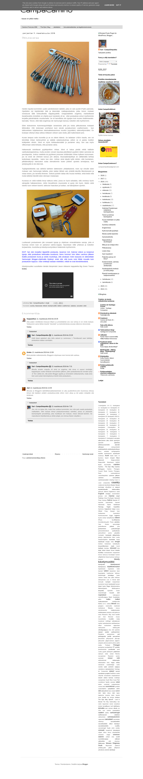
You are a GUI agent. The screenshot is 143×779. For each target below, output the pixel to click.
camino (117, 464)
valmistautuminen (113, 717)
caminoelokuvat (115, 473)
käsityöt (100, 559)
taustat (118, 695)
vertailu (118, 728)
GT (119, 500)
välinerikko (101, 741)
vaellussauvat (102, 715)
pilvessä (106, 643)
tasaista (107, 695)
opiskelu (117, 630)
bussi (99, 464)
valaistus (73, 306)
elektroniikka (116, 489)
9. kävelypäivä (109, 438)
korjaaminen (116, 552)
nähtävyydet (116, 627)
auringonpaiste (115, 451)
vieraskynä (116, 730)
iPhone (100, 520)
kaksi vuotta (116, 537)
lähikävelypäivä (102, 588)
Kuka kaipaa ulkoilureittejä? (109, 347)
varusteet (79, 306)
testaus (117, 697)
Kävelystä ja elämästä (108, 313)
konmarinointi (108, 552)
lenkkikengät (101, 575)
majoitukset (102, 595)
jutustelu (117, 533)
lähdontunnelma (115, 586)
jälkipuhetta (116, 535)
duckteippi (101, 487)
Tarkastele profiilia (104, 53)
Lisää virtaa (106, 251)
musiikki (111, 619)
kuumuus (111, 557)
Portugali (116, 645)
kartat (118, 539)
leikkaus (117, 573)
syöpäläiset (111, 688)
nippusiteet (117, 625)
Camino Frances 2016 (29, 27)
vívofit (118, 737)
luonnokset (101, 584)
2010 (116, 416)
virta (113, 737)
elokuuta (105, 190)
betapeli (112, 458)
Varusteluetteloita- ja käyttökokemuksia (77, 27)
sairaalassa (101, 669)
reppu (113, 662)
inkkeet (45, 306)
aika (107, 440)
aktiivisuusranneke (104, 445)
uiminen (110, 708)
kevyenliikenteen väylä (106, 546)
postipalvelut (108, 647)
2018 (102, 175)
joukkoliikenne (102, 526)
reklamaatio (116, 660)
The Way (106, 702)
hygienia (117, 515)
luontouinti (112, 584)
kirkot (103, 550)
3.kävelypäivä (111, 427)
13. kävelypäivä (112, 408)
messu (118, 608)
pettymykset (109, 638)
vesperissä (109, 730)
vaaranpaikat (116, 710)
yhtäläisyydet (102, 747)
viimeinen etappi (104, 734)
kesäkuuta (106, 196)
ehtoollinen (108, 487)
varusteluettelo (115, 721)
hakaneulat (38, 306)
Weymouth (109, 745)
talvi (113, 693)
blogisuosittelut (115, 460)
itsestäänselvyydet (103, 522)
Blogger (85, 764)
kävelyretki (101, 564)
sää (99, 691)
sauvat (118, 671)
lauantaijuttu (101, 573)
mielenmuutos (115, 610)
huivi (118, 511)
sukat (118, 682)
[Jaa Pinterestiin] (62, 303)
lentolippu (111, 575)
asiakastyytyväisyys (114, 449)
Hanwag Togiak (104, 507)
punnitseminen (102, 649)
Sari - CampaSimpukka (40, 335)
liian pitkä (111, 577)
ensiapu (108, 493)
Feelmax (101, 498)
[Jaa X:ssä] (58, 303)
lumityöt (108, 582)
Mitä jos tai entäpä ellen (110, 245)
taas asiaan (112, 691)
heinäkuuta (106, 193)
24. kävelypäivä (111, 421)
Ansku (29, 352)
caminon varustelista (109, 477)
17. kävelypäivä (111, 412)
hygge (111, 515)
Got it (118, 5)
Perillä (102, 368)
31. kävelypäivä (111, 429)
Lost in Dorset (111, 579)
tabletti (118, 691)
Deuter (113, 485)
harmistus (101, 509)
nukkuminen (101, 627)
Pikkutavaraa (106, 248)
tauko (112, 695)
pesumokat (101, 638)
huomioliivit (116, 513)
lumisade (100, 582)
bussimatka (107, 464)
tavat (99, 697)
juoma (110, 533)
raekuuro (100, 654)
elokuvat (100, 491)
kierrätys (106, 548)
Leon (118, 575)
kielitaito (100, 548)
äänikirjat (112, 750)
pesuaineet (116, 636)
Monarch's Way (106, 614)
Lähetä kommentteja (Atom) (35, 458)
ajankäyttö (117, 440)
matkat (117, 599)
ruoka (118, 664)
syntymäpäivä (102, 688)
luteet (100, 586)
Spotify (108, 682)
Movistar (110, 617)
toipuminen (105, 704)
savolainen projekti (104, 673)
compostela (106, 483)
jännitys (100, 537)
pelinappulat (102, 636)
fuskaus (104, 500)
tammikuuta (106, 282)
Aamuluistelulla (107, 237)
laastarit (100, 571)
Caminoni (103, 318)
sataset (111, 671)
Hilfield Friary (103, 511)
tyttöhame (117, 706)
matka (108, 599)
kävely (117, 559)
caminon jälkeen (114, 475)
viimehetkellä (116, 732)
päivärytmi (110, 651)
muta (118, 619)
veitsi (84, 306)
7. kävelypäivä (112, 436)
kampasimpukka (102, 539)
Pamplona (101, 634)
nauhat (100, 623)
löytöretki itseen (113, 590)
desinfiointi (107, 485)
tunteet (100, 706)
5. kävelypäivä (112, 434)
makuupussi (116, 595)
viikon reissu (107, 732)
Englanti (101, 493)
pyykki (104, 651)
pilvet (110, 643)
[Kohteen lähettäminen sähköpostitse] (55, 303)
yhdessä (117, 745)
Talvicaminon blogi (107, 330)
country (32, 306)
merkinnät (117, 606)
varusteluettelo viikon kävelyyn (109, 724)
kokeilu (117, 550)
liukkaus (117, 577)
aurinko (100, 453)
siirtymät (100, 675)
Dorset (118, 485)
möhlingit (108, 621)
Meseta (110, 608)
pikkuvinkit (101, 640)
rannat (111, 654)
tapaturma (101, 695)
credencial (101, 485)
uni (119, 708)
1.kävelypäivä (102, 405)
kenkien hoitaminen (104, 544)
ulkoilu (115, 708)
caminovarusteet (103, 480)
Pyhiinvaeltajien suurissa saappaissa (108, 372)
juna (118, 526)
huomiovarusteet (103, 515)
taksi (104, 693)
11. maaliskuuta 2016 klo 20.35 (47, 319)
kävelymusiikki (52, 306)
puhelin (117, 647)
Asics (99, 451)
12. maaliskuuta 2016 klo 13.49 (41, 388)
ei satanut (116, 487)
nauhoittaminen (107, 623)
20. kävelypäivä (109, 416)
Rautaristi (110, 656)
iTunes (112, 522)
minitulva (109, 612)
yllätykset (117, 747)
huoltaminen (101, 513)
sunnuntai (106, 684)
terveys (112, 697)
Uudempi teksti (27, 454)
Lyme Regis (106, 586)
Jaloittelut (56, 27)
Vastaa (29, 327)
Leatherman (66, 306)
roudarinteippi (110, 664)
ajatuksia (117, 442)
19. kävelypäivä (112, 414)
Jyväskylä (108, 535)
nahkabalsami (116, 621)
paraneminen (110, 634)
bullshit (118, 462)
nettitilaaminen (115, 623)
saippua (117, 667)
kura (107, 557)
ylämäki (107, 750)
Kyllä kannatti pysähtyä (110, 231)
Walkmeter (101, 743)
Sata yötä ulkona (106, 325)
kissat (108, 550)
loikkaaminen (102, 579)
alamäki (117, 445)
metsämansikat (102, 610)
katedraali (101, 541)
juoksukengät (115, 528)
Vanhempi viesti (87, 454)
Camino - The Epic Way (106, 466)
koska (24, 269)
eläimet (106, 491)
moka (99, 614)
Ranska (117, 654)
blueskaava (110, 462)
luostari (118, 584)
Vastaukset (33, 331)
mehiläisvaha (116, 601)
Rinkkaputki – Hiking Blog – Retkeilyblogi (108, 350)
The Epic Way (45, 27)
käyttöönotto (101, 569)
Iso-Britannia (116, 520)
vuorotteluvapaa (103, 739)
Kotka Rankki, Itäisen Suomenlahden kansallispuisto (107, 360)
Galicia (109, 500)
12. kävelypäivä (102, 408)
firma (105, 498)
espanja (111, 496)
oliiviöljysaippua (103, 630)
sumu (100, 684)
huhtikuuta (106, 202)
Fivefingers (111, 498)
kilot (118, 548)
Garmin (115, 500)
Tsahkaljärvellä (105, 315)
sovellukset (101, 682)
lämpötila (101, 590)
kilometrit (113, 548)
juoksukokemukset (103, 531)
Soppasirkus (31, 319)
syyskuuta (106, 187)
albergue (101, 447)
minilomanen (102, 612)
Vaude (108, 728)
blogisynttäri (101, 462)
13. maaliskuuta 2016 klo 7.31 (61, 366)
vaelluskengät (115, 712)
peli (119, 634)
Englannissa (106, 228)
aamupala (117, 438)
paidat (107, 632)
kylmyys (117, 557)
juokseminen (102, 528)
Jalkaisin (103, 335)
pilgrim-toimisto (109, 640)
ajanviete (100, 442)
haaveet (117, 502)
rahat (106, 654)
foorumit (117, 498)
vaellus (107, 712)
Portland (107, 645)
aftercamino (102, 440)
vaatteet (101, 712)
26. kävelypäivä (111, 423)
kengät (117, 541)
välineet (117, 739)
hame (109, 504)
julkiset (112, 526)
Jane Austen (103, 524)
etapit (118, 496)
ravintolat (100, 658)
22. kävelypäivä (111, 418)
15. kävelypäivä (111, 410)
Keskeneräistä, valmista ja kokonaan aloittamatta (110, 263)
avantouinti (116, 453)
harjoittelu (117, 507)
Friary (99, 500)
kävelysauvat (115, 564)
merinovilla (109, 606)
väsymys (117, 741)
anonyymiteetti (115, 447)
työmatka (101, 708)
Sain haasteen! (107, 254)
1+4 (108, 405)
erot (106, 496)
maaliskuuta (106, 205)
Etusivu (57, 454)
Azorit (107, 455)
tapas (118, 693)
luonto (106, 584)
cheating (111, 480)
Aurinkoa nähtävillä (108, 225)
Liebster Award (102, 577)
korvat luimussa (103, 554)
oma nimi (111, 630)
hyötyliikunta (110, 517)
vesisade (101, 730)
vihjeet (100, 732)
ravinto (118, 656)
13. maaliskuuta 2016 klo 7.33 (61, 406)
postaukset (101, 647)
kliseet (112, 550)
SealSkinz (113, 673)
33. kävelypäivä (112, 431)
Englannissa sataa (114, 491)
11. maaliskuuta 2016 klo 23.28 (62, 335)
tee (108, 697)
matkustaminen (103, 601)
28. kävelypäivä (111, 425)
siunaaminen (101, 680)
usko (99, 710)
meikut (109, 603)
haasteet (100, 502)
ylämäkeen (101, 750)
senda (118, 673)
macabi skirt (114, 593)
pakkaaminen (115, 632)
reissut (110, 658)
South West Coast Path (113, 680)
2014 (102, 289)
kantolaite (112, 539)
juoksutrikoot (101, 533)
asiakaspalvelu (102, 449)
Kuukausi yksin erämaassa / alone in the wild (109, 343)
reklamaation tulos (104, 662)
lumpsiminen (116, 582)
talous (109, 693)
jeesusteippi (116, 524)
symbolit (117, 686)
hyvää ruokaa (102, 517)
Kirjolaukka (104, 356)
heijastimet (107, 509)
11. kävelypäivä (115, 405)
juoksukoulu (116, 531)
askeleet (106, 451)
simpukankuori (115, 675)
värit (109, 741)
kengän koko (110, 541)
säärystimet (104, 691)
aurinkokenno (108, 453)
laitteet (59, 306)
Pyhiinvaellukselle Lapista (107, 365)
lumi (118, 579)
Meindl (113, 603)
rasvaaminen (101, 656)
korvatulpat (111, 554)
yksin (110, 747)
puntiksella (111, 649)
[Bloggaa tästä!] (56, 303)
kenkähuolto (116, 544)
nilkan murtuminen (104, 625)
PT (114, 647)
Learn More (109, 5)
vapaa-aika (101, 719)
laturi (118, 571)
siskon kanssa (108, 677)
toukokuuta (106, 199)
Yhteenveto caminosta (107, 375)
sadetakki (111, 667)
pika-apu (117, 638)
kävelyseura (102, 566)
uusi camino (107, 710)
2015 (102, 286)
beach (106, 458)
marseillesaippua (103, 597)
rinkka (118, 662)
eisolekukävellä (103, 489)
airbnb (111, 440)
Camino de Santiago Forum (107, 305)
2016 (102, 181)
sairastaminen (109, 669)
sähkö (118, 688)
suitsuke (112, 682)
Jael (28, 388)
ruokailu (100, 667)
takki (99, 693)
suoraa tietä (101, 686)
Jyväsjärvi (101, 535)
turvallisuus (106, 706)
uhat (106, 708)
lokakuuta (106, 184)
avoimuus (101, 455)
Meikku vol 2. (102, 603)
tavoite (104, 697)
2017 (102, 178)
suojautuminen (115, 684)
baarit (111, 455)
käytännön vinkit (114, 569)
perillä (109, 636)
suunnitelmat (110, 686)
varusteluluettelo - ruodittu (109, 726)
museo (118, 617)
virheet (108, 737)
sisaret (100, 677)
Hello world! (104, 327)
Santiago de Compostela (108, 332)
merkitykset (101, 608)
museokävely (102, 619)
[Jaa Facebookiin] (60, 303)
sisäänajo (117, 677)
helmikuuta (106, 279)
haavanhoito (109, 502)
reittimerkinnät (102, 660)
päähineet (117, 651)
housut (112, 511)
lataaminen (113, 571)
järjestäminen (107, 537)
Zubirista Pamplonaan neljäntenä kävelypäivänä (109, 210)
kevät (118, 546)
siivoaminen (107, 675)
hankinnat (117, 504)
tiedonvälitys (113, 702)
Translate (114, 64)
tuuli (112, 706)
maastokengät (102, 593)
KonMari (100, 552)
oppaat (100, 632)
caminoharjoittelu (103, 475)
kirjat (99, 550)
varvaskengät (102, 728)
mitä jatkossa (116, 612)
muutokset (101, 621)
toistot (111, 704)
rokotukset (101, 664)
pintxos (114, 643)
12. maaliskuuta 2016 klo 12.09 (43, 352)
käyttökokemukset (113, 566)
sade (105, 667)
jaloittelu (117, 522)
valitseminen (101, 717)
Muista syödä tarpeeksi (110, 234)
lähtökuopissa (116, 588)
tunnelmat (117, 704)
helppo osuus (116, 509)
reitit (118, 658)
